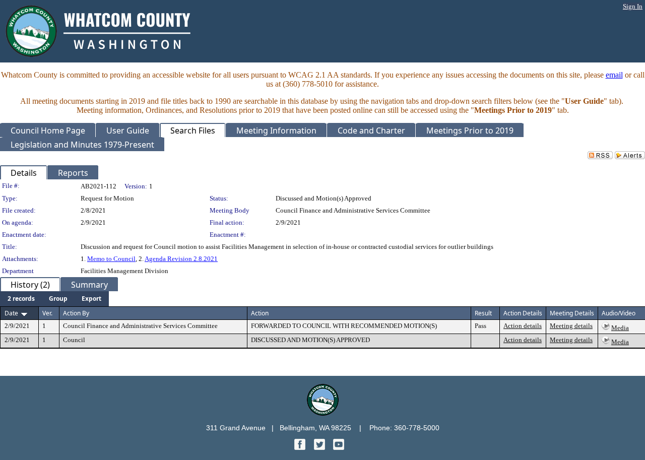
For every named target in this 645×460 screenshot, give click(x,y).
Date (11, 313)
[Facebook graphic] (300, 447)
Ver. (47, 313)
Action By (76, 313)
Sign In (632, 6)
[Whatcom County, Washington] (323, 413)
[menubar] (54, 298)
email (614, 75)
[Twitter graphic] (320, 447)
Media (620, 328)
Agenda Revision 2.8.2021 (181, 258)
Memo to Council (111, 258)
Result (483, 313)
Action (260, 313)
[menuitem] (21, 299)
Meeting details (571, 326)
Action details (522, 326)
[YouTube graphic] (338, 447)
